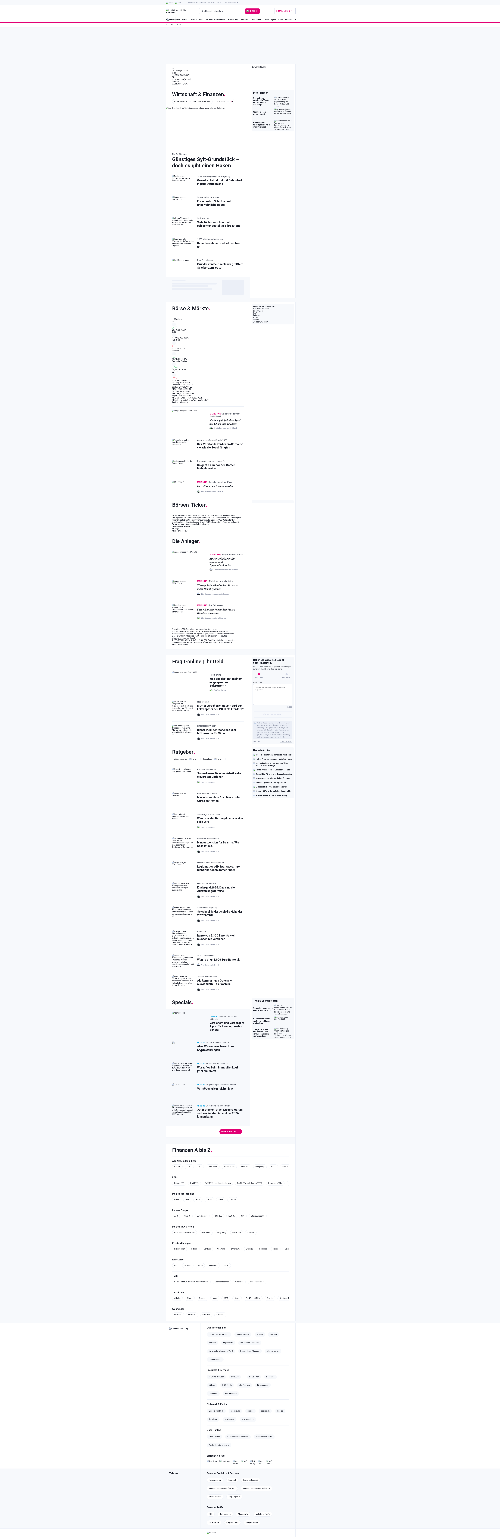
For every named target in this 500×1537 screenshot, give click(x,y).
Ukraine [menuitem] (193, 19)
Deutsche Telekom (261, 309)
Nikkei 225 (236, 1232)
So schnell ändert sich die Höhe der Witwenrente (219, 913)
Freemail (232, 1480)
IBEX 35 (285, 1167)
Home (167, 25)
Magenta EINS (252, 1522)
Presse (260, 1334)
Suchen (254, 11)
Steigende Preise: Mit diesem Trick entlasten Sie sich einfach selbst (261, 1032)
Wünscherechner (257, 1282)
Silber (226, 1265)
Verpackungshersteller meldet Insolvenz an (263, 1009)
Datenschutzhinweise (249, 1343)
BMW (174, 389)
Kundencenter (215, 1480)
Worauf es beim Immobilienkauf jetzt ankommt (217, 1069)
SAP (255, 313)
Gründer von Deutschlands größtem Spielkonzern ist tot (220, 266)
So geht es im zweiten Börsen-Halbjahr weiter (216, 466)
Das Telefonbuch (216, 1411)
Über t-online (214, 1437)
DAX (200, 1167)
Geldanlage (207, 759)
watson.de (235, 1411)
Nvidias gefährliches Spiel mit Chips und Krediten (225, 422)
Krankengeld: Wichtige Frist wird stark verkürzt (261, 125)
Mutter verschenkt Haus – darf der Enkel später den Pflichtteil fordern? (220, 707)
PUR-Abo (235, 1377)
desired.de (265, 1411)
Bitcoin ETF (179, 1183)
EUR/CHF (178, 1315)
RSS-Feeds (227, 1385)
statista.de (229, 1419)
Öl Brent (188, 1265)
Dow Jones (212, 1167)
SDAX (220, 1199)
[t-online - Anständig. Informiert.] (183, 1329)
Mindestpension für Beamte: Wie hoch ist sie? (218, 844)
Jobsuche (213, 1393)
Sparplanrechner (222, 1282)
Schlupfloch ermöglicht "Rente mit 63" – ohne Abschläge (261, 101)
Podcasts (270, 1377)
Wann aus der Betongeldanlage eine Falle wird (220, 820)
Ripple (275, 1249)
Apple (215, 1298)
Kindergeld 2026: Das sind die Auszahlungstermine (216, 889)
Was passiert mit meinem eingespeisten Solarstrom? (226, 682)
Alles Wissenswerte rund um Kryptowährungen (215, 1048)
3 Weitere (178, 319)
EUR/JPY (206, 1315)
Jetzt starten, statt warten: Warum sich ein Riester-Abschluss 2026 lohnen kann (220, 1113)
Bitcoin (194, 1249)
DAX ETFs (194, 1183)
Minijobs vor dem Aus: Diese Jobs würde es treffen (218, 799)
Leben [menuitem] (266, 19)
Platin (200, 1265)
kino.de (280, 1411)
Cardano (207, 1249)
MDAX (209, 1199)
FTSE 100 (245, 1167)
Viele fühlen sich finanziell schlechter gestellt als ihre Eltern (218, 224)
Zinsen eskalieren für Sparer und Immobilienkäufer (222, 561)
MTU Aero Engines (180, 398)
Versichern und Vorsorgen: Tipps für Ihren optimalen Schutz (227, 1026)
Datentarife (214, 1522)
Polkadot (263, 1249)
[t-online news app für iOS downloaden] (212, 1462)
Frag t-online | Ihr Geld (201, 101)
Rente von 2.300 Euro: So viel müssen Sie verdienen (216, 937)
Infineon (256, 315)
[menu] (231, 11)
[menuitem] (169, 2)
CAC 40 (177, 1167)
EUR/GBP (192, 1315)
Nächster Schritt (273, 714)
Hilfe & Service (215, 1497)
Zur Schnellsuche (259, 67)
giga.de (250, 1411)
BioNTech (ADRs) (253, 1298)
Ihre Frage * (258, 682)
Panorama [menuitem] (245, 19)
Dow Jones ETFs (275, 1183)
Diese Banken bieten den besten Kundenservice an (216, 611)
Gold (176, 1265)
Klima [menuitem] (280, 19)
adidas (175, 387)
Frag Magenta (234, 1497)
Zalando (175, 385)
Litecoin (249, 1249)
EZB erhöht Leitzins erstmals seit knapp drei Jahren (261, 1021)
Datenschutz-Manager (250, 1351)
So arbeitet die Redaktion (237, 1437)
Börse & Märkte (180, 101)
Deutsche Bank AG (287, 1298)
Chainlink (221, 1249)
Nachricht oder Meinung (219, 1445)
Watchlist (239, 1282)
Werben (273, 1334)
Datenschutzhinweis (286, 741)
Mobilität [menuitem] (289, 19)
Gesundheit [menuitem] (257, 19)
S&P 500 (250, 1232)
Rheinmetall (258, 311)
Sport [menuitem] (201, 19)
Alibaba (177, 1298)
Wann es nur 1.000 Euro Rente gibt (219, 959)
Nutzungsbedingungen (268, 737)
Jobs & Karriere (243, 1334)
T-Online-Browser (216, 1377)
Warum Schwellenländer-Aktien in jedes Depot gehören (217, 587)
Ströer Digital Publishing (219, 1334)
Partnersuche (231, 1393)
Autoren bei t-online (264, 1437)
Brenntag (176, 393)
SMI (242, 1216)
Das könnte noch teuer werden (215, 486)
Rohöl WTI (213, 1265)
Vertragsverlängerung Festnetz (222, 1488)
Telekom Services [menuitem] (230, 3)
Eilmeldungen (262, 1385)
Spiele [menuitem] (273, 19)
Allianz (256, 320)
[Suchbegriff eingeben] (222, 11)
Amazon (202, 1298)
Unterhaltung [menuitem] (233, 19)
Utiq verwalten (273, 1351)
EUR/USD (220, 1315)
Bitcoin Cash (179, 1249)
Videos (212, 1385)
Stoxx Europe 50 (257, 1216)
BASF (226, 1298)
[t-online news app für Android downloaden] (224, 1462)
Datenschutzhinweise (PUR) (221, 1351)
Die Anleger (220, 101)
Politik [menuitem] (185, 19)
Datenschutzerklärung (282, 735)
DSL (210, 1514)
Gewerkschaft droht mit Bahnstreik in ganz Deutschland (220, 182)
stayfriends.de (248, 1419)
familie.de (213, 1419)
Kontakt (212, 1343)
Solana (287, 1249)
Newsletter (254, 1377)
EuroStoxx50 (229, 1167)
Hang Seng (259, 1167)
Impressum (228, 1343)
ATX (176, 1216)
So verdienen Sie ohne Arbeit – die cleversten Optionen (219, 775)
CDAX (189, 1167)
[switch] (232, 101)
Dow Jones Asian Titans (184, 1232)
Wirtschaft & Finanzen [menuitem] (215, 19)
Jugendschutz (215, 1359)
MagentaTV (243, 1514)
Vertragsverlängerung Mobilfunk (256, 1488)
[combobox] (222, 11)
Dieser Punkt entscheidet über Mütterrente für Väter (216, 731)
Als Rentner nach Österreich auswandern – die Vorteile (215, 982)
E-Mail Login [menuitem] (283, 11)
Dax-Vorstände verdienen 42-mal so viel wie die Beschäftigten (220, 445)
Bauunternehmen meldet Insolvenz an (219, 245)
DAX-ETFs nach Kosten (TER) (249, 1183)
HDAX (273, 1167)
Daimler (270, 1298)
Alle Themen (244, 1385)
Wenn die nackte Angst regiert (260, 113)
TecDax (233, 1199)
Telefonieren (225, 1514)
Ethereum (235, 1249)
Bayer (174, 396)
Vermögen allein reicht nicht (215, 1088)
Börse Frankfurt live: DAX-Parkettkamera (191, 1282)
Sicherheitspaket (250, 1480)
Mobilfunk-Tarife (263, 1514)
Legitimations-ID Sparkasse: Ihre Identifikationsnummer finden (218, 868)
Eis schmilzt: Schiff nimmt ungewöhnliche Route (214, 203)
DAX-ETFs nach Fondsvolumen (218, 1183)
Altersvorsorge (180, 759)
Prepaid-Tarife (232, 1522)
